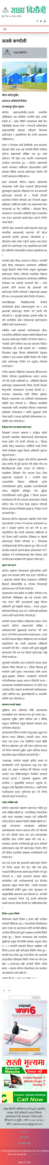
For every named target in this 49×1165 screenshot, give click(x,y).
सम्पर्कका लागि (24, 1144)
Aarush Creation (34, 1154)
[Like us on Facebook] (38, 20)
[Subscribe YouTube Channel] (45, 20)
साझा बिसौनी (19, 53)
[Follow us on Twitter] (42, 20)
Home (24, 1131)
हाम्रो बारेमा (24, 1137)
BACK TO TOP (24, 1162)
